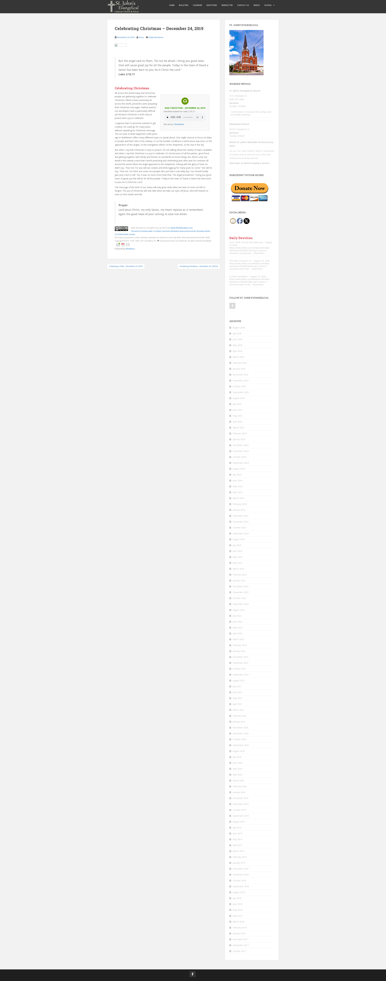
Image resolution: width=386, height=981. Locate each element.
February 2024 (240, 504)
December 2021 (240, 657)
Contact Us (243, 5)
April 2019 (237, 845)
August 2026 (239, 327)
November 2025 (240, 380)
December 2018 (240, 868)
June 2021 (237, 692)
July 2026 (237, 333)
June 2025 (237, 409)
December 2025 (240, 374)
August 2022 (239, 609)
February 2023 (240, 574)
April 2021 (237, 704)
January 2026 (239, 368)
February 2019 (240, 857)
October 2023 (239, 527)
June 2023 (237, 551)
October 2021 (239, 668)
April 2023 (237, 562)
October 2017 (239, 951)
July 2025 (237, 404)
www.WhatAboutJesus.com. (182, 228)
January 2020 (239, 792)
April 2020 (237, 774)
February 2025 (240, 433)
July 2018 (237, 898)
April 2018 (237, 915)
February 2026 (240, 362)
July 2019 (237, 827)
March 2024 (238, 498)
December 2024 (240, 445)
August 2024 (239, 468)
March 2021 (238, 709)
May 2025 (237, 415)
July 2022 (237, 615)
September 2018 (241, 886)
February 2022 (240, 645)
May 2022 (237, 627)
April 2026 (237, 351)
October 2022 (239, 598)
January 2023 (239, 580)
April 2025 (237, 421)
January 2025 (239, 439)
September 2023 (241, 533)
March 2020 (238, 780)
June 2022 (237, 621)
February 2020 (240, 786)
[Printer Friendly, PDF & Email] (123, 244)
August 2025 (239, 398)
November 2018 (240, 874)
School (268, 5)
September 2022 (241, 604)
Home (171, 5)
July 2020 (237, 757)
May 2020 (237, 768)
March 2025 (238, 427)
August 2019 (239, 821)
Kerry (141, 37)
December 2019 (240, 798)
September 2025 (241, 392)
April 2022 (237, 633)
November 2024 (240, 451)
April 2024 (237, 492)
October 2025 (239, 386)
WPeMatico (130, 249)
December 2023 (240, 515)
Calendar (197, 5)
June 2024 (237, 480)
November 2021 (240, 662)
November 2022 (240, 592)
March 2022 (238, 639)
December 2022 (240, 586)
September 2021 (241, 674)
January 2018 (239, 933)
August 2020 (239, 751)
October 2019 (239, 809)
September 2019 (241, 815)
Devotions (212, 5)
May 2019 (237, 839)
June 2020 (237, 762)
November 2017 (240, 945)
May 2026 (237, 345)
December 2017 (240, 939)
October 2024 (239, 457)
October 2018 (239, 880)
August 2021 (239, 680)
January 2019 (239, 862)
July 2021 (237, 686)
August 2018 (239, 892)
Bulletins (183, 5)
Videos (256, 5)
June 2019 (237, 833)
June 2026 (237, 339)
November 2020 (240, 733)
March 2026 (238, 357)
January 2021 (239, 721)
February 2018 (240, 927)
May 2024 (237, 486)
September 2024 (241, 462)
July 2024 (237, 474)
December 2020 (240, 727)
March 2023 (238, 568)
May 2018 (237, 909)
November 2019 (240, 804)
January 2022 (239, 651)
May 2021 (237, 698)
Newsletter (227, 5)
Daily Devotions (156, 37)
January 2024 (239, 509)
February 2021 (240, 715)
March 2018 (238, 921)
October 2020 (239, 739)
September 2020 (241, 745)
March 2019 (238, 851)
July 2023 (237, 545)
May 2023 (237, 557)
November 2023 (240, 521)
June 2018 (237, 904)
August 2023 (239, 539)
